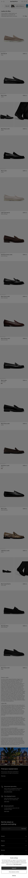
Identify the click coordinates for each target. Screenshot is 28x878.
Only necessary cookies (14, 871)
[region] (14, 866)
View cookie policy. (17, 864)
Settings (14, 875)
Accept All (14, 868)
